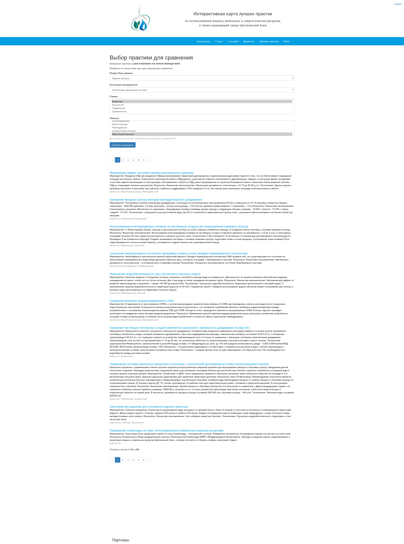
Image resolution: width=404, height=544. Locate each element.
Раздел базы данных (121, 72)
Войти (286, 41)
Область (114, 118)
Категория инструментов (124, 84)
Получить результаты (123, 144)
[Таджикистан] (202, 108)
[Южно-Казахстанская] (202, 134)
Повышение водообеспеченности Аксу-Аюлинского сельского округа (155, 274)
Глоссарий (233, 41)
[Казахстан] (202, 101)
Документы (249, 41)
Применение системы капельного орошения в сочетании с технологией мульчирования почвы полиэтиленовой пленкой (189, 364)
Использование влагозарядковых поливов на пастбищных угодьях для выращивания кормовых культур (179, 226)
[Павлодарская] (202, 127)
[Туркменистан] (202, 111)
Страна (114, 96)
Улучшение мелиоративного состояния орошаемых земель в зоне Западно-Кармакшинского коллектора (178, 253)
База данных (203, 41)
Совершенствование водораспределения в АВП (142, 300)
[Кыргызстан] (202, 104)
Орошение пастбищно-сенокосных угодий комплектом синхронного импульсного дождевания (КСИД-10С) (180, 327)
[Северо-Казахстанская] (202, 130)
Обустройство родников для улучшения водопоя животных (149, 406)
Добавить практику (269, 41)
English (398, 4)
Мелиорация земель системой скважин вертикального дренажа (152, 172)
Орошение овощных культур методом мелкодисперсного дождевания (156, 199)
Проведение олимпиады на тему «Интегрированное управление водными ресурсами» (167, 430)
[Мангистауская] (202, 124)
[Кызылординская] (202, 120)
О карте (219, 41)
